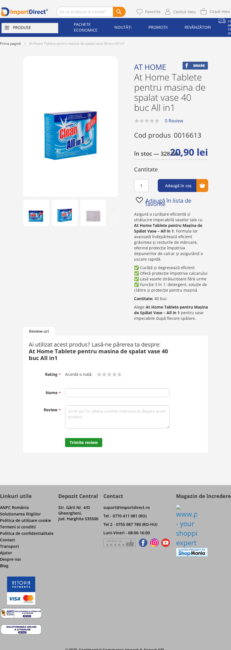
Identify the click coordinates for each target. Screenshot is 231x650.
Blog (4, 565)
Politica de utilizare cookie (25, 520)
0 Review (174, 121)
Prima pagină (10, 43)
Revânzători (198, 27)
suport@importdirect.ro (126, 507)
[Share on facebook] (195, 68)
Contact (7, 539)
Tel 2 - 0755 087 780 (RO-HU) (130, 524)
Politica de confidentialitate (27, 533)
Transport (9, 546)
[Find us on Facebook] (142, 543)
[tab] (39, 331)
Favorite (153, 11)
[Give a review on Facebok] (119, 543)
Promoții (158, 27)
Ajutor (6, 552)
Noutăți (123, 27)
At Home (150, 67)
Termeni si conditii (18, 527)
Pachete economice (85, 27)
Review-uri (39, 331)
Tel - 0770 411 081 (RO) (124, 516)
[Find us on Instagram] (154, 543)
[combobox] (91, 12)
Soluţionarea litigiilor (20, 514)
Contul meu (184, 11)
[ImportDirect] (24, 11)
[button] (36, 213)
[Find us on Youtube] (165, 543)
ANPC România (14, 507)
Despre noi (10, 559)
